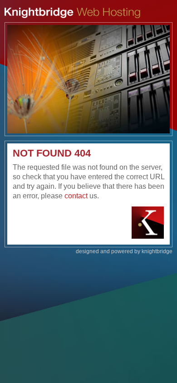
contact (76, 196)
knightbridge (157, 251)
